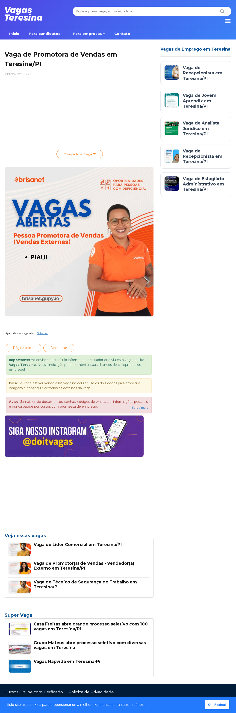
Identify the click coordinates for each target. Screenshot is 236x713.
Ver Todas (79, 616)
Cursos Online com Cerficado (34, 692)
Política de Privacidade (91, 692)
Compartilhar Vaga (78, 154)
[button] (146, 705)
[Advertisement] (79, 115)
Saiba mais (140, 407)
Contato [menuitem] (122, 33)
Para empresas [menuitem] (87, 33)
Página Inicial (23, 348)
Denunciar (58, 348)
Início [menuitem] (14, 33)
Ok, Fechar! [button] (217, 705)
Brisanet (42, 333)
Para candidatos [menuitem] (45, 33)
